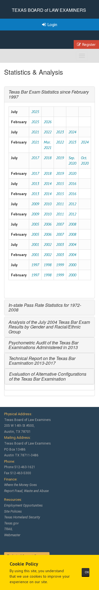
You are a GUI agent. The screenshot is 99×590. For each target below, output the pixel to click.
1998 (47, 264)
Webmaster (12, 535)
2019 (60, 157)
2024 (72, 132)
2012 (72, 203)
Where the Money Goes (20, 485)
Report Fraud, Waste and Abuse (26, 491)
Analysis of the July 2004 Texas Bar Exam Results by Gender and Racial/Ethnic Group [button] (49, 327)
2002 (47, 244)
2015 (60, 183)
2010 (47, 203)
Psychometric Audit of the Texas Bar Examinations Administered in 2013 (43, 345)
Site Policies (13, 511)
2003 (60, 244)
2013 (35, 183)
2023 (60, 132)
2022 (47, 132)
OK (87, 572)
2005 (35, 224)
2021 (35, 132)
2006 (47, 224)
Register (89, 44)
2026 (47, 121)
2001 (35, 244)
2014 (47, 183)
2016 (72, 183)
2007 (60, 224)
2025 (35, 111)
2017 (35, 157)
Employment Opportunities (23, 505)
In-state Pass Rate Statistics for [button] (39, 305)
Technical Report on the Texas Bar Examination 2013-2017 (42, 360)
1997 (35, 264)
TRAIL (8, 529)
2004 (72, 244)
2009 (35, 203)
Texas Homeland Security (22, 517)
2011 (60, 203)
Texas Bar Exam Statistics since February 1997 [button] (49, 94)
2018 (47, 157)
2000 (72, 264)
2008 (72, 224)
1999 (60, 264)
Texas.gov (11, 523)
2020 (72, 173)
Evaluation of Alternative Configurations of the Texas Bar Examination (47, 376)
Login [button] (52, 24)
